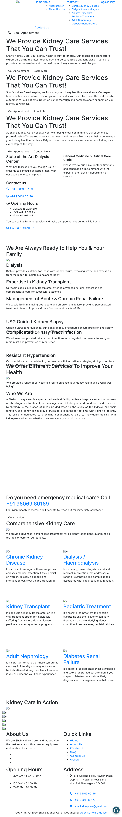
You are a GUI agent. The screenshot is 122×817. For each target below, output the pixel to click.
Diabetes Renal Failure (84, 23)
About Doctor (56, 5)
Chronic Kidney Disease (85, 5)
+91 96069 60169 (27, 504)
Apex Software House (93, 812)
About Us (39, 111)
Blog (73, 751)
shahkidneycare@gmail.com (91, 806)
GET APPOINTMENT (18, 227)
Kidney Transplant (82, 12)
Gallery (110, 1)
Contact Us (42, 27)
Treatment (71, 1)
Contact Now (42, 151)
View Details (14, 591)
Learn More (40, 70)
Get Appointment (18, 70)
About (46, 1)
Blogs (102, 1)
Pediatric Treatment (83, 16)
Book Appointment (25, 32)
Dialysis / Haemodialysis (85, 9)
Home (38, 1)
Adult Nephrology (81, 20)
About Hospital (57, 9)
